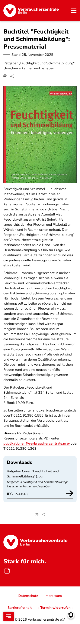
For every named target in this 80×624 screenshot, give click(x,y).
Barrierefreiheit (19, 607)
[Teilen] (12, 76)
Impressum (53, 595)
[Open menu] (8, 616)
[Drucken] (5, 76)
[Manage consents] (71, 615)
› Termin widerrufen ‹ (55, 607)
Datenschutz (28, 595)
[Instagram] (6, 570)
